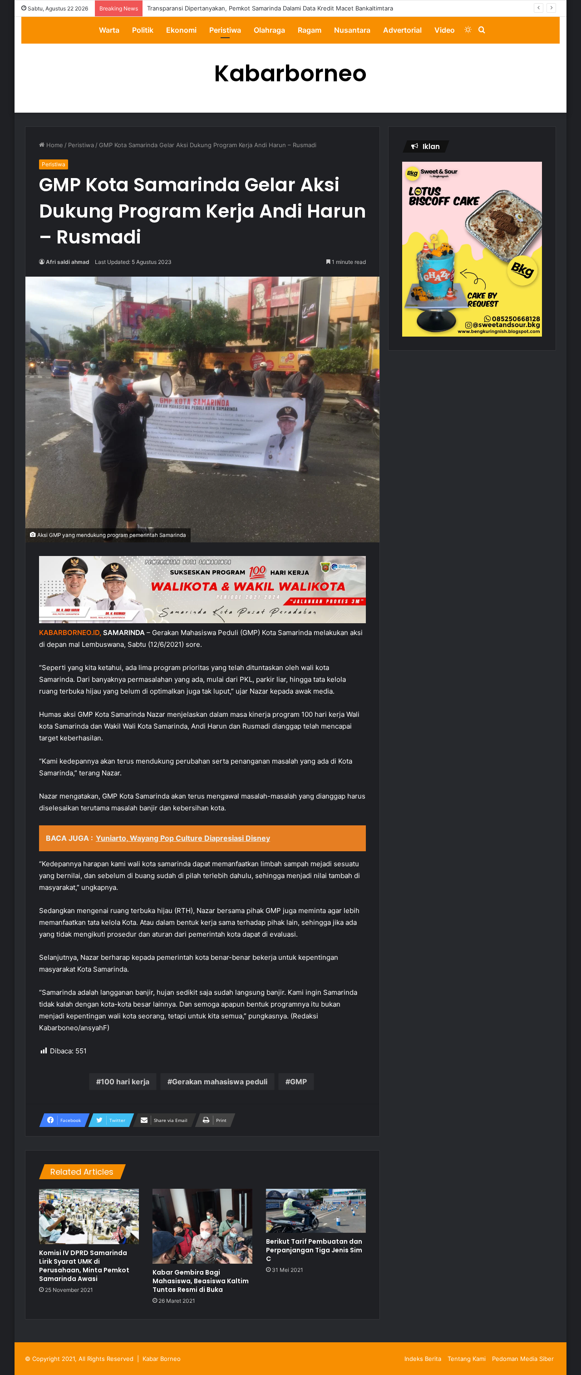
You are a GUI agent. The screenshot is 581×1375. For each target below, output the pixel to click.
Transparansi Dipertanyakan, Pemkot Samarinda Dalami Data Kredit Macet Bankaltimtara (270, 8)
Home (53, 145)
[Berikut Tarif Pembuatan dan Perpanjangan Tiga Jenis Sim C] (316, 1211)
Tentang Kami (467, 1358)
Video (444, 30)
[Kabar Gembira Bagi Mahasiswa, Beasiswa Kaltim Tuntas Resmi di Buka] (202, 1226)
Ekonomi (181, 30)
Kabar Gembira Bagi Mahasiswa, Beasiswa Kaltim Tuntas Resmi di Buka (201, 1281)
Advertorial (402, 30)
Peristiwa (225, 30)
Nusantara (352, 30)
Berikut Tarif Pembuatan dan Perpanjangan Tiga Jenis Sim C (314, 1250)
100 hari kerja (125, 1081)
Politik (142, 30)
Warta (109, 30)
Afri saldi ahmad (67, 261)
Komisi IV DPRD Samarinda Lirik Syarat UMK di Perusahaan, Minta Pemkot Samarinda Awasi (84, 1265)
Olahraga (269, 30)
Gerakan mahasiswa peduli (219, 1081)
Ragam (309, 30)
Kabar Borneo (162, 1358)
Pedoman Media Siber (523, 1358)
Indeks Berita (422, 1358)
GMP (298, 1081)
